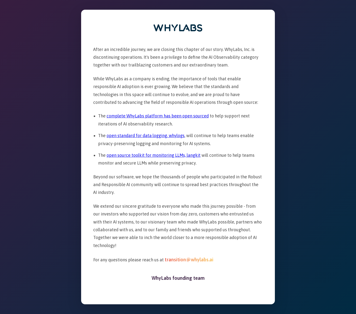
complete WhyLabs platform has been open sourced (158, 115)
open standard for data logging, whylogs (146, 135)
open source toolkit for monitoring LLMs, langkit (154, 155)
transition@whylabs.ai (189, 259)
